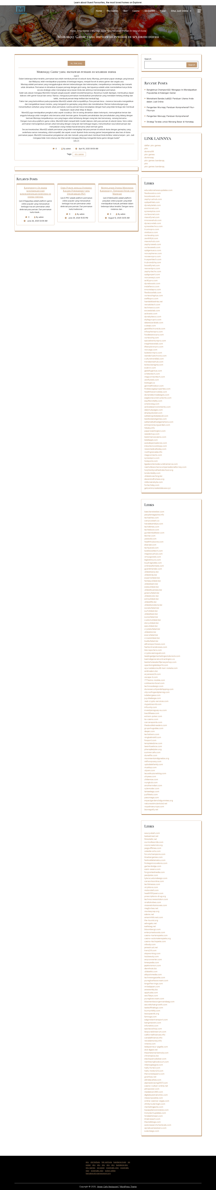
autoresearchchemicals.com (157, 1125)
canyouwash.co (151, 520)
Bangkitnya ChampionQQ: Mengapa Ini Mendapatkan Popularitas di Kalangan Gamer (172, 91)
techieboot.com (151, 529)
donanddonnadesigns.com (156, 395)
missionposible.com (153, 1098)
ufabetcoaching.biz (153, 476)
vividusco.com (151, 232)
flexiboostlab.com (152, 292)
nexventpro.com (152, 268)
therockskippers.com (154, 1074)
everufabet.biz (151, 635)
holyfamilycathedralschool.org (158, 470)
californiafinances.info (154, 1034)
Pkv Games (112, 11)
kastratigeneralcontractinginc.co (159, 659)
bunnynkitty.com (152, 1010)
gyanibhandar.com (153, 569)
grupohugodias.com (153, 728)
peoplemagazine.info (154, 514)
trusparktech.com (152, 259)
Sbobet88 (149, 11)
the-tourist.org (151, 920)
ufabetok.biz (150, 632)
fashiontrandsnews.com (155, 647)
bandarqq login (120, 1162)
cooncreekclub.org (153, 845)
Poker (163, 11)
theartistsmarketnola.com (156, 1052)
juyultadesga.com (152, 698)
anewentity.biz (151, 989)
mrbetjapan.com (152, 986)
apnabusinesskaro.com (155, 1128)
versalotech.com (152, 304)
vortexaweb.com (152, 247)
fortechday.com (151, 485)
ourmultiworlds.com (153, 842)
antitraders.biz (151, 671)
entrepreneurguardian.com (157, 425)
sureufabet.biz (151, 617)
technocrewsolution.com (156, 899)
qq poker (101, 1168)
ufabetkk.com (150, 971)
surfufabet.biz (151, 611)
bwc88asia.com (151, 713)
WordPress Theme (128, 1186)
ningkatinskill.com (152, 737)
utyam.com (149, 770)
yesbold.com (150, 538)
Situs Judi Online (179, 11)
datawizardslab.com (153, 322)
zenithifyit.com (151, 238)
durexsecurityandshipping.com (158, 689)
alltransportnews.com (154, 644)
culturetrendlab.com (154, 358)
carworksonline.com (154, 881)
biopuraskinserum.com (155, 1031)
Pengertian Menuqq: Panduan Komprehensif (168, 116)
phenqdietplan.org (153, 749)
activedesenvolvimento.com (157, 407)
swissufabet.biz (151, 587)
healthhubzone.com (153, 541)
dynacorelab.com (152, 223)
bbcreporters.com (153, 650)
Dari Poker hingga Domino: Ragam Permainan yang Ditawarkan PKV (76, 190)
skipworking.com (152, 953)
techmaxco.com (152, 307)
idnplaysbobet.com (153, 413)
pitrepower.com (151, 1089)
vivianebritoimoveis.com (155, 905)
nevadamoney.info (153, 1040)
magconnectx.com (153, 455)
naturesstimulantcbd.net (155, 803)
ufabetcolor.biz (151, 596)
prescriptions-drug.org (155, 896)
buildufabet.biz (151, 641)
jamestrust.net (151, 947)
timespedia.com (151, 962)
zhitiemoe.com (151, 779)
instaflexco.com (151, 286)
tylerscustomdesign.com (155, 878)
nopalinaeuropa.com (154, 806)
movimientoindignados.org (156, 758)
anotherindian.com (153, 785)
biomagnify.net (151, 809)
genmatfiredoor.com (154, 386)
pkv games (79, 154)
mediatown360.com (153, 1092)
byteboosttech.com (153, 550)
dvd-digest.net (151, 1049)
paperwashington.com (155, 431)
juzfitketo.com (151, 794)
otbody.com (150, 944)
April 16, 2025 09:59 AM (88, 149)
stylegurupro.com (152, 319)
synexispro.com (151, 458)
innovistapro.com (152, 289)
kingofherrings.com (153, 983)
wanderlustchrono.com (155, 355)
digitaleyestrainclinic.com (156, 1095)
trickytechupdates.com (155, 1113)
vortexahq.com (151, 235)
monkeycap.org (151, 911)
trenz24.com (150, 950)
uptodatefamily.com (153, 764)
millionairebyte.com (153, 482)
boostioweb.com (152, 196)
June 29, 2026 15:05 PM (78, 218)
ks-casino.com (151, 719)
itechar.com (149, 535)
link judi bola (107, 1162)
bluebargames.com (153, 857)
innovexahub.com (152, 220)
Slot (125, 11)
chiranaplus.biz (151, 1055)
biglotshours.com (152, 560)
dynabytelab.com (152, 205)
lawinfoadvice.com (153, 746)
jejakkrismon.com (152, 965)
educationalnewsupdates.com (158, 190)
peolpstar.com (151, 875)
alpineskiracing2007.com (156, 1083)
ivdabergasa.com (152, 695)
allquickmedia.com (153, 974)
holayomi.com (151, 461)
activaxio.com (150, 313)
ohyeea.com (150, 776)
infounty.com (150, 707)
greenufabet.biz (151, 593)
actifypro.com (151, 280)
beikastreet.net (151, 836)
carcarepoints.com (153, 722)
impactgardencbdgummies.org (158, 800)
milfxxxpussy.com (152, 761)
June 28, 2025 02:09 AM (37, 221)
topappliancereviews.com (156, 1110)
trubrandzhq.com (152, 262)
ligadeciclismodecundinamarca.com (161, 464)
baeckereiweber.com (154, 511)
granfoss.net (150, 1077)
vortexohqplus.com (153, 295)
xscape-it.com (151, 677)
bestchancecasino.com (155, 437)
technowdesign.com (153, 686)
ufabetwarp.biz (151, 572)
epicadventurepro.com (155, 340)
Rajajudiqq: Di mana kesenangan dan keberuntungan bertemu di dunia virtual (35, 192)
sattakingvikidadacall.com (156, 416)
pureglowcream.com (154, 998)
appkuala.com (151, 992)
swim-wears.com (152, 869)
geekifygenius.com (153, 370)
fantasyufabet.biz (152, 581)
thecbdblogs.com (152, 1122)
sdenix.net (149, 914)
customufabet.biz (152, 620)
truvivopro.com (151, 229)
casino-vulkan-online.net (156, 1086)
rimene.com (150, 1043)
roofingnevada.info (153, 452)
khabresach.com (152, 1119)
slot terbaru (95, 1162)
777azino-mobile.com (154, 680)
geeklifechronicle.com (154, 328)
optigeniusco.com (152, 250)
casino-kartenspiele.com (156, 935)
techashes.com (151, 517)
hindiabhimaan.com (153, 1116)
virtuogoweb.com (152, 557)
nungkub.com (151, 782)
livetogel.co (149, 382)
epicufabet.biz (151, 626)
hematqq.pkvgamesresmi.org (98, 1173)
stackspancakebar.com (155, 1058)
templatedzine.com (153, 743)
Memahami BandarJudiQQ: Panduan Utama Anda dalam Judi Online (170, 100)
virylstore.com (151, 887)
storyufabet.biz (151, 623)
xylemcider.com (151, 788)
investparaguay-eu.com (155, 710)
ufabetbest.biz (151, 614)
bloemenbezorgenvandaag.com (159, 1001)
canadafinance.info (153, 1037)
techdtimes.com (151, 526)
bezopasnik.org (151, 1013)
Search (147, 59)
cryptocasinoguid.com (154, 653)
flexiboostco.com (152, 193)
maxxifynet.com (151, 217)
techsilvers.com (151, 734)
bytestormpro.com (153, 352)
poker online (110, 1170)
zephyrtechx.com (152, 271)
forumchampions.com (154, 854)
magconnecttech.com (154, 376)
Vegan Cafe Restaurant (108, 1186)
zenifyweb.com (151, 379)
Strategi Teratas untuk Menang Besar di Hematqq (170, 121)
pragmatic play (112, 1168)
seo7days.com (151, 995)
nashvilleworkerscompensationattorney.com (165, 467)
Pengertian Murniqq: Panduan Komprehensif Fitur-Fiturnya (171, 109)
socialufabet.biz (151, 608)
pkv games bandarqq (154, 160)
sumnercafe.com (152, 752)
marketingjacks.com (153, 1107)
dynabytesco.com (152, 316)
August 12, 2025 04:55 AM (119, 218)
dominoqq (149, 157)
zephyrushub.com (153, 199)
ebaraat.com (150, 544)
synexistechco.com (153, 226)
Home (99, 11)
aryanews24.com (152, 674)
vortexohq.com (151, 337)
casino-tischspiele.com (155, 941)
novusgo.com (150, 349)
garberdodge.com (152, 866)
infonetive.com (151, 1025)
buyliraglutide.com (153, 563)
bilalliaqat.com (151, 440)
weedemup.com (151, 434)
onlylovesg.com (151, 404)
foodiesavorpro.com (154, 334)
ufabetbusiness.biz (153, 590)
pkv (146, 148)
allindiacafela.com (152, 1080)
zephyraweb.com (152, 244)
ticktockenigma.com (153, 364)
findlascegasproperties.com (157, 389)
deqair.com (149, 731)
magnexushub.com (153, 553)
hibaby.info (149, 428)
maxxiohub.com (152, 241)
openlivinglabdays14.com (156, 665)
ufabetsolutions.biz (153, 605)
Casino (136, 11)
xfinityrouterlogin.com (154, 1104)
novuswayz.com (152, 277)
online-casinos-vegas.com (156, 1101)
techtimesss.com (152, 884)
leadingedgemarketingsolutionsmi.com (162, 656)
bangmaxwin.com (152, 1022)
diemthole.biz (150, 968)
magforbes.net (151, 908)
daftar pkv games (152, 145)
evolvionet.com (151, 208)
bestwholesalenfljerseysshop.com (160, 662)
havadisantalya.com (153, 523)
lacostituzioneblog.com (155, 773)
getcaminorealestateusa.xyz (157, 488)
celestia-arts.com (152, 851)
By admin (67, 149)
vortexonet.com (151, 214)
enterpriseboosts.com (154, 932)
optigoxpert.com (152, 274)
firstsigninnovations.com (155, 863)
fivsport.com (150, 740)
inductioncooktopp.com (155, 446)
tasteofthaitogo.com (153, 1007)
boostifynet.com (152, 265)
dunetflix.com (150, 755)
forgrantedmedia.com (154, 872)
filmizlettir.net (150, 839)
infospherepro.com (153, 331)
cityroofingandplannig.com (157, 692)
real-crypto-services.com (156, 701)
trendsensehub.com (153, 361)
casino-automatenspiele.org (157, 938)
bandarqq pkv (122, 1165)
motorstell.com (151, 890)
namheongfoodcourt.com (156, 1061)
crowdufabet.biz (152, 638)
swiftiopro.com (151, 298)
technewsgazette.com (154, 977)
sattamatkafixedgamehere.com (158, 422)
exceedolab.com (152, 310)
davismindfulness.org (154, 479)
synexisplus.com (152, 211)
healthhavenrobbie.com (155, 392)
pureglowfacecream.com (156, 980)
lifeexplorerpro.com (153, 346)
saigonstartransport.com (156, 1019)
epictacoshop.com (153, 1028)
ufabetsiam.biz (151, 584)
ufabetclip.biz (150, 575)
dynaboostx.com (152, 283)
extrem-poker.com (153, 716)
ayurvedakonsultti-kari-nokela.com (161, 668)
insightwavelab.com (153, 343)
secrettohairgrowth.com (155, 1004)
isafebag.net (150, 926)
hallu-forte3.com (152, 1068)
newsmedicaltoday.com (155, 449)
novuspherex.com (153, 253)
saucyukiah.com (152, 833)
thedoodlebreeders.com (155, 725)
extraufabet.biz (151, 599)
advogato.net (150, 923)
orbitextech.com (152, 373)
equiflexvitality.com (153, 401)
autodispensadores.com (155, 443)
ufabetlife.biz (150, 602)
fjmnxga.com (150, 1016)
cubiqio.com (150, 325)
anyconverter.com (153, 959)
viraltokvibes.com (152, 902)
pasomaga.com (151, 797)
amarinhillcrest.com (153, 917)
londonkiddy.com (152, 473)
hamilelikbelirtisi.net (153, 301)
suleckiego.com (151, 1131)
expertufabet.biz (152, 578)
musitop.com (150, 767)
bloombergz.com (152, 929)
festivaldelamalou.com (154, 860)
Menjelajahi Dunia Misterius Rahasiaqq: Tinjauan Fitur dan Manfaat (117, 190)
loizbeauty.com (151, 956)
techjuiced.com (151, 547)
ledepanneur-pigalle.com (156, 1046)
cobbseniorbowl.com (154, 683)
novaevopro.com (152, 256)
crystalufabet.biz (152, 629)
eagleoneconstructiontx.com (157, 398)
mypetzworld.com (152, 704)
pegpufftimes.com (152, 848)
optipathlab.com (152, 202)
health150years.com (153, 893)
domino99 (149, 151)
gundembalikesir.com (154, 532)
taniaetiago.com (151, 791)
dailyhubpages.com (153, 410)
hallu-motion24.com (153, 1071)
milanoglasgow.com (153, 1065)
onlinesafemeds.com (154, 566)
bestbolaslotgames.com (155, 419)
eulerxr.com (150, 367)
